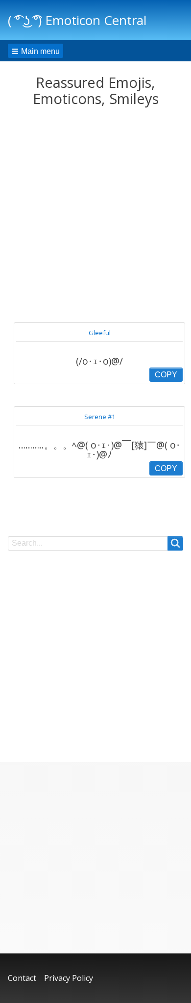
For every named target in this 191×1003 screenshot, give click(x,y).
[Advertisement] (95, 215)
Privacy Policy (68, 978)
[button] (35, 51)
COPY (166, 374)
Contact (22, 978)
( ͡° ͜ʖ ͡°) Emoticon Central (77, 20)
